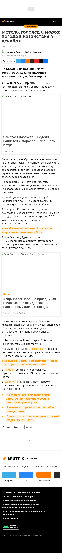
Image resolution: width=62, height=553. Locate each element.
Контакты (7, 496)
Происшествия (10, 466)
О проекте (7, 492)
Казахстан (18, 427)
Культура (51, 466)
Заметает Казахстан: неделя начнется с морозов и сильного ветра (29, 141)
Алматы (9, 369)
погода (29, 427)
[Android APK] (10, 527)
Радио (7, 294)
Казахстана (37, 348)
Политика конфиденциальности (19, 500)
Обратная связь (10, 518)
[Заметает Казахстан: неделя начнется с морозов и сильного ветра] (31, 114)
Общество (37, 466)
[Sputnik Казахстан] (9, 22)
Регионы (6, 427)
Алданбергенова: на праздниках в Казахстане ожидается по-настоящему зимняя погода (29, 303)
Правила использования (26, 492)
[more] (57, 151)
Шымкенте (11, 381)
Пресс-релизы (30, 496)
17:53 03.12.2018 (9, 46)
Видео (25, 466)
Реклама (17, 496)
